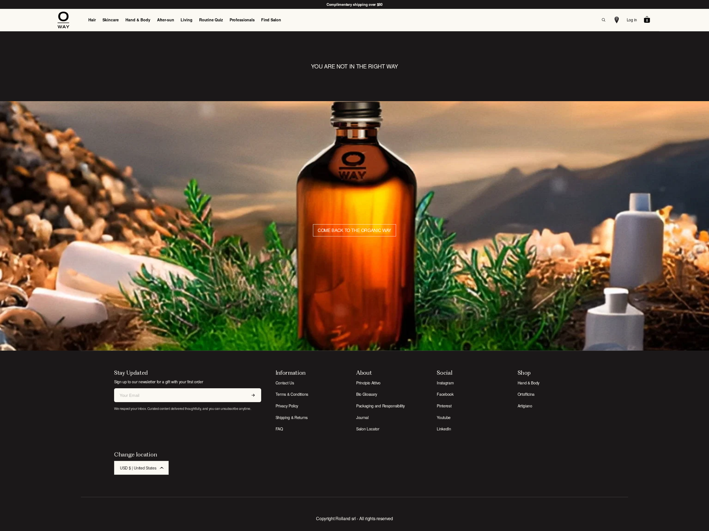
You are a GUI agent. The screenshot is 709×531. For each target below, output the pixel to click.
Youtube (444, 417)
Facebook (445, 394)
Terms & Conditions (292, 394)
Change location (135, 454)
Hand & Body (137, 19)
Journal (362, 417)
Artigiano (525, 406)
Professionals (242, 19)
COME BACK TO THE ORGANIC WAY (354, 230)
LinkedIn (444, 429)
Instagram (445, 383)
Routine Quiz (211, 19)
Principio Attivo (368, 383)
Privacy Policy (287, 406)
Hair (92, 19)
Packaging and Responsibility (380, 406)
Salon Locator (367, 429)
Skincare (110, 19)
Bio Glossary (366, 394)
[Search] (603, 20)
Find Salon (271, 19)
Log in (632, 19)
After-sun (165, 19)
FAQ (279, 429)
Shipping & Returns (292, 417)
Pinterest (444, 406)
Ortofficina (526, 394)
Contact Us (285, 383)
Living (186, 19)
